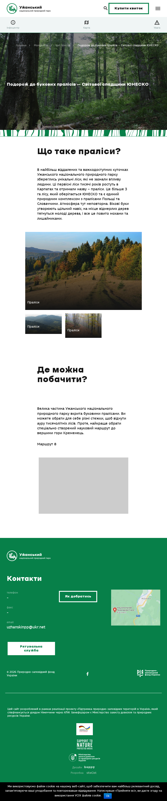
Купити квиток (129, 8)
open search (106, 8)
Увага (157, 27)
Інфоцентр (13, 27)
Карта (86, 27)
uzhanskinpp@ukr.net (26, 627)
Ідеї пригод (63, 45)
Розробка (84, 772)
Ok (107, 796)
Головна (21, 45)
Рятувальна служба (31, 648)
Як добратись (78, 596)
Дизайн (77, 767)
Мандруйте (41, 45)
